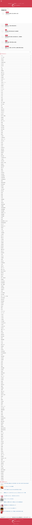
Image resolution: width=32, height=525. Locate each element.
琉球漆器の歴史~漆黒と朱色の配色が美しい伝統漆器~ (13, 36)
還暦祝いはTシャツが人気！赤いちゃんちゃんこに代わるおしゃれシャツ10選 (15, 492)
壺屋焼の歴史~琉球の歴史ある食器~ (11, 42)
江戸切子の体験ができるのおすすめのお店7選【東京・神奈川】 (13, 489)
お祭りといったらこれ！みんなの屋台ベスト (10, 508)
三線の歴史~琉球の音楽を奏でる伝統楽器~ (12, 31)
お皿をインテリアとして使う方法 (8, 498)
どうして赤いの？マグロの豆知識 (8, 486)
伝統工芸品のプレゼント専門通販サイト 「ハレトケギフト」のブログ (16, 519)
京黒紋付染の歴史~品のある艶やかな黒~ (12, 13)
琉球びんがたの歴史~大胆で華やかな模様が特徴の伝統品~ (14, 47)
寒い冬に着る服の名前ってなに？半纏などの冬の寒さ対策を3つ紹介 (13, 511)
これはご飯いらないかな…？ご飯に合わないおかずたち (11, 495)
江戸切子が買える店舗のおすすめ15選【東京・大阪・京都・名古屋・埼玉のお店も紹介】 (16, 483)
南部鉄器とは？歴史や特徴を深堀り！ (11, 25)
